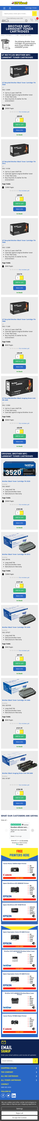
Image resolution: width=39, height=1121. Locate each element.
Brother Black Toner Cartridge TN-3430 (16, 627)
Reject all (19, 1113)
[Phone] (31, 20)
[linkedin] (14, 1095)
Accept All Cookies (19, 1118)
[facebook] (3, 1095)
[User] (10, 8)
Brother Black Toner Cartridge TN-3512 (16, 554)
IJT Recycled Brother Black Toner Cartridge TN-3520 (19, 83)
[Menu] (4, 8)
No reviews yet (24, 112)
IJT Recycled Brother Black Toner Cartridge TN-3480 (19, 320)
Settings (19, 1108)
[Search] (34, 13)
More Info (19, 130)
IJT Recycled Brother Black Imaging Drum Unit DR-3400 (19, 399)
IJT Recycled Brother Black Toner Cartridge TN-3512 (19, 162)
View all (4, 820)
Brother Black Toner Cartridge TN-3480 (16, 700)
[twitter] (8, 1095)
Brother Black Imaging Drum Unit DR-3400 (17, 773)
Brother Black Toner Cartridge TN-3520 (16, 481)
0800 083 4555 (6, 1087)
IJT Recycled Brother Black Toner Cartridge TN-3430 (19, 241)
